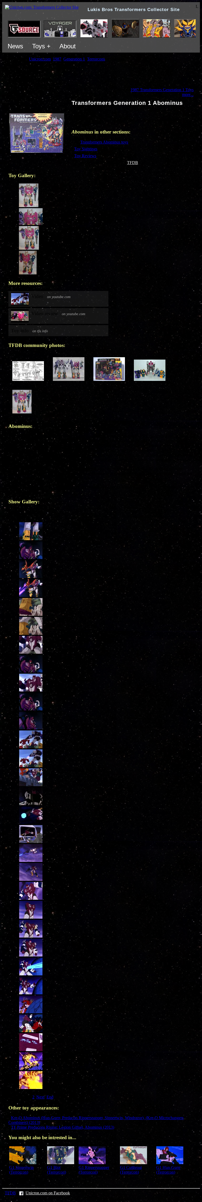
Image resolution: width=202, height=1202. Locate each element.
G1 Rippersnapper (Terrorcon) (94, 1169)
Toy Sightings (85, 149)
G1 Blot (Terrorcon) (56, 1169)
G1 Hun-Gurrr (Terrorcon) (168, 1169)
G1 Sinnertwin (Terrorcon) (21, 1169)
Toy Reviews (85, 156)
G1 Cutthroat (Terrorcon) (131, 1169)
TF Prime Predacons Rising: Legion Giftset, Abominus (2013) (62, 1127)
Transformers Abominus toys (104, 142)
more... (188, 94)
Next (40, 1097)
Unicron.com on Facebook (48, 1193)
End (50, 1097)
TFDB (132, 162)
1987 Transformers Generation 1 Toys (162, 90)
